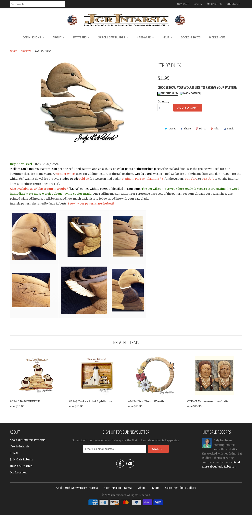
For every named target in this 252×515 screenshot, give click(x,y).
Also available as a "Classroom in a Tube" (39, 189)
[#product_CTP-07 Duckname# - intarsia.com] (82, 102)
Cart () (216, 4)
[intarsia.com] (126, 21)
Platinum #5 (154, 178)
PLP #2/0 (191, 178)
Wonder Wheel (65, 174)
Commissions (31, 37)
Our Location (18, 472)
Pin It (202, 128)
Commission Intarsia (118, 488)
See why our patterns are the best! (91, 203)
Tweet (172, 128)
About (57, 37)
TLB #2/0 (208, 178)
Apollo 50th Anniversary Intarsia (77, 488)
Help (165, 37)
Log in (198, 4)
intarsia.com (118, 495)
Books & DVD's (191, 37)
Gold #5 (84, 178)
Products (26, 50)
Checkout (233, 4)
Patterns (80, 37)
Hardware (144, 37)
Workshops (217, 37)
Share (187, 128)
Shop (155, 488)
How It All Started (21, 466)
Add (216, 128)
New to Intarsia (19, 446)
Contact (183, 4)
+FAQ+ (14, 453)
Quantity (163, 101)
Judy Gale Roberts (21, 459)
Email (230, 128)
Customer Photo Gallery (180, 488)
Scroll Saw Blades (111, 37)
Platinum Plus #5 (133, 178)
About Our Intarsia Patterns (27, 440)
